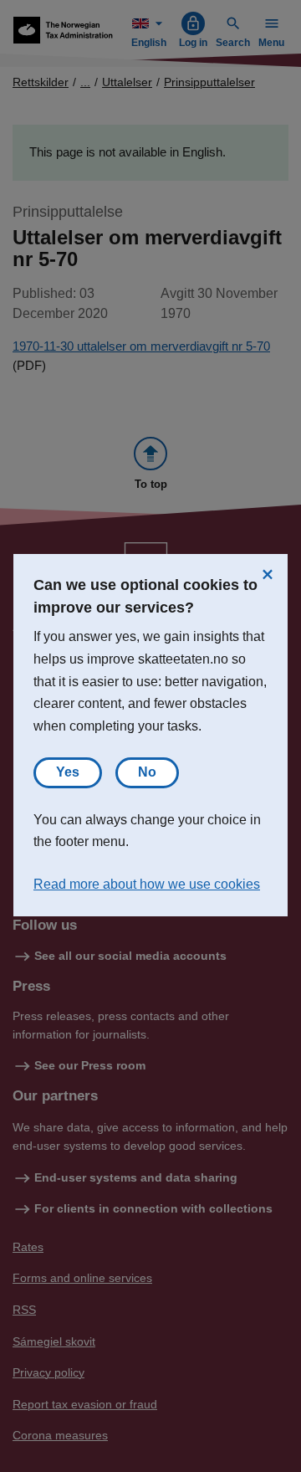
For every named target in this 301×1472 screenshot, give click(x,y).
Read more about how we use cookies (146, 884)
